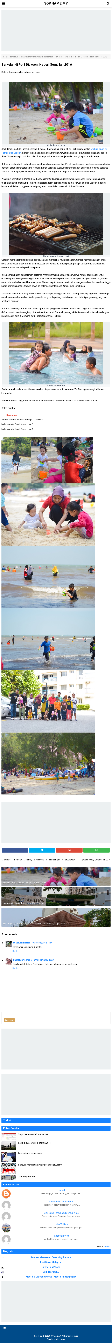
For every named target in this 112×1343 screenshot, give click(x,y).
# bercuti (6, 860)
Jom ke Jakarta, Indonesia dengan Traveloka (22, 419)
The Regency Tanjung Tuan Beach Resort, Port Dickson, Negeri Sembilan (36, 923)
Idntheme (61, 1339)
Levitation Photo (51, 1267)
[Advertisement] (56, 30)
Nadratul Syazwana (22, 960)
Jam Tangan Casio (26, 1176)
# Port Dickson (68, 860)
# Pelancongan (53, 860)
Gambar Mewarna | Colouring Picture (50, 1257)
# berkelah (17, 860)
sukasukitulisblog (21, 943)
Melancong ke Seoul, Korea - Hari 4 (17, 429)
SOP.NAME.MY (55, 1336)
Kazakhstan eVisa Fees (61, 1201)
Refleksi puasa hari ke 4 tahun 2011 (34, 1143)
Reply (15, 951)
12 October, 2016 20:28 (43, 960)
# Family (28, 860)
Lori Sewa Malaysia (50, 1262)
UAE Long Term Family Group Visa (61, 1213)
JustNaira (107, 1246)
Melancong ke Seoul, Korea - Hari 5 (17, 424)
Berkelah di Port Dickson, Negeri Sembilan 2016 (24, 882)
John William (61, 1224)
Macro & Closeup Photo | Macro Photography (51, 1276)
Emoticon (9, 1020)
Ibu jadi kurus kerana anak (30, 1153)
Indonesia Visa (61, 1235)
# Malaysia (39, 860)
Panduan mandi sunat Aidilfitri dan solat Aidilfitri (40, 1165)
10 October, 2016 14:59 (41, 943)
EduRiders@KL (51, 1271)
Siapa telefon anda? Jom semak (33, 1134)
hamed (61, 1190)
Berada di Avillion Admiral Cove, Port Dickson (23, 903)
